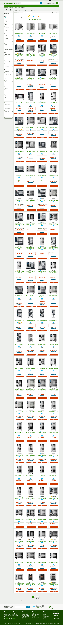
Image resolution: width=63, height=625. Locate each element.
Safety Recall (34, 619)
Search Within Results (7, 116)
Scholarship (44, 617)
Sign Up (27, 606)
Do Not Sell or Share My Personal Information (52, 623)
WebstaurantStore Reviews (36, 618)
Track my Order (56, 615)
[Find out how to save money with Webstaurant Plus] (19, 35)
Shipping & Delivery (56, 618)
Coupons (33, 616)
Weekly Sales (34, 615)
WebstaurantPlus (24, 613)
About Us (44, 613)
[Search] (12, 118)
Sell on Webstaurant (46, 618)
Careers (44, 615)
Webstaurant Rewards (25, 614)
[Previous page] (31, 597)
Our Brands (44, 614)
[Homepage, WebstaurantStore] (11, 3)
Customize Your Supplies (25, 616)
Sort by (21, 12)
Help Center (6, 0)
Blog (33, 613)
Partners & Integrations (25, 618)
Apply (8, 101)
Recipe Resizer (24, 617)
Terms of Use (37, 623)
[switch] (57, 12)
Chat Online (55, 617)
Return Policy (45, 619)
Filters (5, 12)
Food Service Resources (35, 617)
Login (40, 61)
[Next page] (41, 597)
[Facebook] (9, 618)
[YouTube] (7, 618)
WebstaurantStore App (25, 615)
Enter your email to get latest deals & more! (8, 607)
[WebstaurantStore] (11, 612)
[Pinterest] (14, 618)
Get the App (12, 0)
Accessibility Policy (42, 623)
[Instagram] (4, 618)
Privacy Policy (33, 623)
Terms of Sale (28, 623)
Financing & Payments (46, 616)
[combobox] (30, 3)
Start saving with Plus (39, 607)
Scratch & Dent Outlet (35, 614)
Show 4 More (8, 83)
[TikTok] (11, 618)
